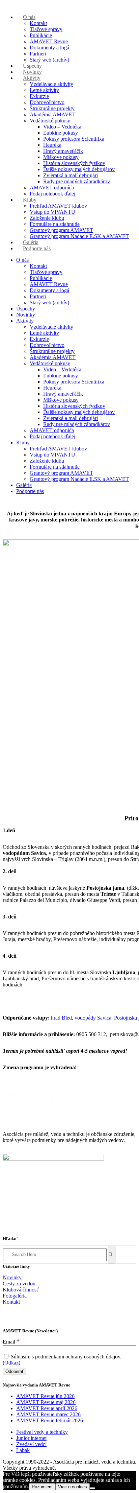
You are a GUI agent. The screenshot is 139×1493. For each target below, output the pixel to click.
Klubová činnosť (21, 1289)
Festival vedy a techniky (42, 1432)
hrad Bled (61, 1018)
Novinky (12, 1277)
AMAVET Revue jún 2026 (45, 1396)
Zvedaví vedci (31, 1444)
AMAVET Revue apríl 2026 (46, 1408)
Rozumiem (42, 1486)
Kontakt (11, 1302)
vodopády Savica (93, 1018)
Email (11, 1342)
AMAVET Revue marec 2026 (48, 1414)
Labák (23, 1450)
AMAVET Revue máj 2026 (46, 1402)
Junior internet (31, 1438)
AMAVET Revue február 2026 (49, 1420)
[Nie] (92, 1488)
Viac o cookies (72, 1486)
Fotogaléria (15, 1296)
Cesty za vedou (19, 1283)
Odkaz (11, 1363)
